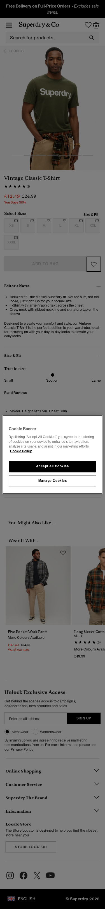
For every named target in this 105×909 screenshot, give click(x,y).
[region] (52, 454)
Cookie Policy (21, 451)
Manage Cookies (52, 481)
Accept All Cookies (52, 466)
